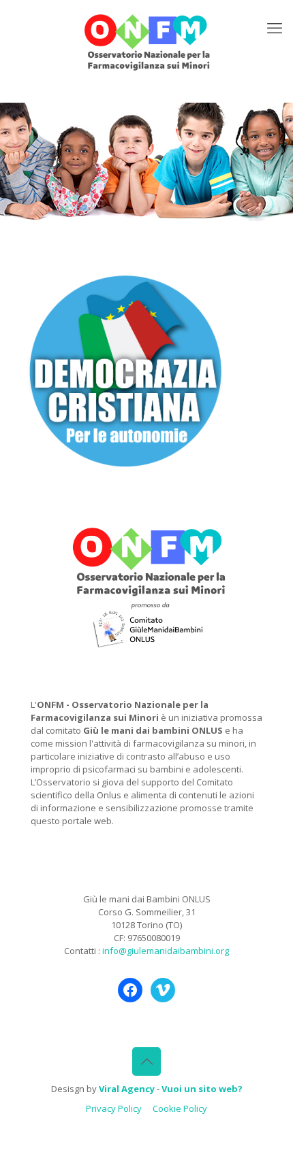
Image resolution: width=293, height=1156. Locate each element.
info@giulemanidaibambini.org (165, 951)
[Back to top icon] (146, 1061)
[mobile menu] (274, 27)
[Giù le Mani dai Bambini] (146, 41)
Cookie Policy (180, 1108)
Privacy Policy (114, 1108)
